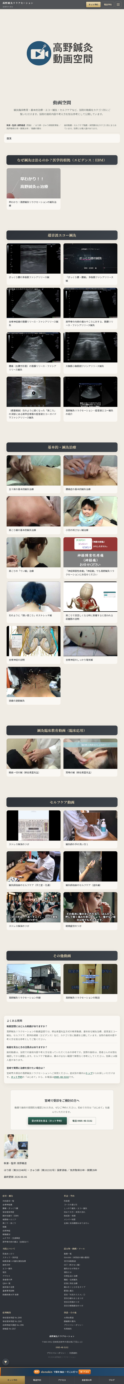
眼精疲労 (6, 1234)
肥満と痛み (69, 1290)
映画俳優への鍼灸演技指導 (14, 1261)
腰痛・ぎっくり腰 (10, 1208)
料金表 (67, 1201)
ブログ (112, 1380)
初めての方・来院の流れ (74, 1212)
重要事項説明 (8, 1290)
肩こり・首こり (9, 1223)
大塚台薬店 (69, 1317)
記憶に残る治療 (71, 1283)
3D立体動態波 (70, 1261)
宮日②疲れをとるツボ (73, 1298)
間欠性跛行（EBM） (11, 1215)
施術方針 (6, 1264)
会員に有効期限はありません (76, 1223)
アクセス (6, 1276)
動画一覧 (68, 1253)
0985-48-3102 (61, 1077)
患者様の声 (7, 1279)
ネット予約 (93, 4)
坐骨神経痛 (7, 1204)
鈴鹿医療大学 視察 (11, 1294)
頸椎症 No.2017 (9, 1328)
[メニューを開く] (118, 4)
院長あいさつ (8, 1253)
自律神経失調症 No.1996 (13, 1325)
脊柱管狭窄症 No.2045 (12, 1317)
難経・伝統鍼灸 (71, 1279)
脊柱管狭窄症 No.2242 (12, 1321)
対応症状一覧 (8, 1201)
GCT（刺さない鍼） (72, 1264)
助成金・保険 (70, 1215)
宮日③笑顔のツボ (71, 1302)
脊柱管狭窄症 (8, 1212)
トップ (89, 1073)
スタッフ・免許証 (10, 1257)
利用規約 (68, 1328)
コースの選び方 (70, 1204)
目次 (9, 138)
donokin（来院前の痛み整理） (77, 1257)
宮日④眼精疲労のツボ (73, 1305)
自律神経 (6, 1230)
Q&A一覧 (6, 1283)
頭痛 (4, 1226)
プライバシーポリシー (73, 1325)
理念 (4, 1272)
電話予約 (108, 4)
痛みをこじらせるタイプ (74, 1287)
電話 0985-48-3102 (82, 1120)
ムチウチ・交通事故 (11, 1238)
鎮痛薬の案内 (70, 1321)
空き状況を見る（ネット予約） (47, 1120)
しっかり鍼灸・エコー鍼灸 (75, 1208)
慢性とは (68, 1272)
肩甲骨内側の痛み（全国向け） (16, 1241)
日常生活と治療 (71, 1276)
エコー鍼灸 (7, 1268)
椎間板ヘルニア (9, 1219)
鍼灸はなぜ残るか (71, 1268)
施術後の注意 (8, 1287)
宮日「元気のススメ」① (74, 1294)
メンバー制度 (70, 1219)
